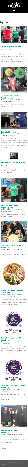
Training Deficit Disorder (8, 132)
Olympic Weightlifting (10, 49)
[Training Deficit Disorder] (14, 120)
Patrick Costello (17, 48)
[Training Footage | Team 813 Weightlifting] (14, 155)
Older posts (3, 448)
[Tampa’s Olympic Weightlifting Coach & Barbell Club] (14, 5)
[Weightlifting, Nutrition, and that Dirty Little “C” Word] (14, 274)
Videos (10, 101)
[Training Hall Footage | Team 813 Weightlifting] (14, 322)
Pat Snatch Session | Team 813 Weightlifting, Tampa (10, 97)
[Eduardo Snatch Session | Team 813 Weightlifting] (14, 231)
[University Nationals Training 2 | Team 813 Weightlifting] (14, 370)
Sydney (20, 462)
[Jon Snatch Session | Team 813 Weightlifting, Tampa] (14, 189)
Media (7, 101)
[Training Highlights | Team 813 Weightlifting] (14, 415)
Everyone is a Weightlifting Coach (11, 46)
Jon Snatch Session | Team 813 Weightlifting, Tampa (10, 206)
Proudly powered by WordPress (8, 462)
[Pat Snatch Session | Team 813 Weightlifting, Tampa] (14, 79)
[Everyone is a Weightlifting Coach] (14, 34)
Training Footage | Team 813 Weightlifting (13, 162)
